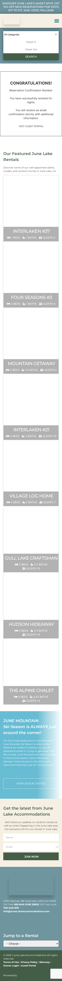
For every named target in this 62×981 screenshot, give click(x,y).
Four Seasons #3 (31, 297)
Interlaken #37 (31, 231)
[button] (56, 20)
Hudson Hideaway (31, 624)
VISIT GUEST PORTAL (31, 126)
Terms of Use (11, 962)
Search (31, 56)
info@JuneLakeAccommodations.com (26, 911)
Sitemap (44, 962)
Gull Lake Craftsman (31, 558)
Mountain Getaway (31, 363)
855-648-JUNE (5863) (26, 904)
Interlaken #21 (31, 429)
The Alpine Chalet (31, 690)
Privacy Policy (29, 962)
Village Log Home (31, 496)
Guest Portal (28, 965)
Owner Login (11, 965)
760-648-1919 (11, 907)
